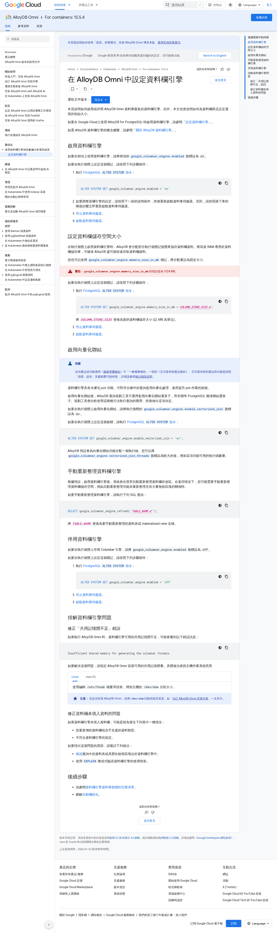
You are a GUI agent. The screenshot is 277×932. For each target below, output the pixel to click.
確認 (79, 754)
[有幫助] (222, 69)
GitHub (172, 874)
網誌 (225, 874)
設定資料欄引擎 (197, 122)
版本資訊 (119, 887)
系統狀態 (119, 893)
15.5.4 (100, 100)
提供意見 (220, 80)
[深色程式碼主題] (220, 183)
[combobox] (183, 5)
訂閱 (233, 923)
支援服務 (119, 880)
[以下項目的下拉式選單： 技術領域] (70, 5)
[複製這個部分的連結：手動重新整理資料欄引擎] (125, 471)
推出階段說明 (143, 376)
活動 (225, 880)
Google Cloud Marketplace (76, 887)
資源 (39, 26)
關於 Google (67, 915)
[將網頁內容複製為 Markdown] (85, 89)
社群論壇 (119, 874)
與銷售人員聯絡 (69, 893)
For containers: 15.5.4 (65, 17)
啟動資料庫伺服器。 (90, 221)
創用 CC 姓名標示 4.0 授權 (125, 837)
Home (71, 69)
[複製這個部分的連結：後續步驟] (91, 777)
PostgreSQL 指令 (107, 172)
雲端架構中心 (176, 893)
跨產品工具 (86, 5)
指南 (8, 26)
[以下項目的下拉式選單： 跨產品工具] (98, 5)
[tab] (75, 676)
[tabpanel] (149, 694)
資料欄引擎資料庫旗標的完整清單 (110, 787)
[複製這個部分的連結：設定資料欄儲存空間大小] (125, 236)
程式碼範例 (175, 887)
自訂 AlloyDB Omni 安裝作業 (190, 698)
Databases (109, 69)
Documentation (89, 69)
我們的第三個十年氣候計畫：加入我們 (163, 915)
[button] (26, 149)
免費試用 (261, 17)
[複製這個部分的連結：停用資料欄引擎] (106, 539)
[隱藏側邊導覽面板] (49, 925)
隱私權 (82, 915)
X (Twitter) (229, 887)
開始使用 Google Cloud (182, 880)
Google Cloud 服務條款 (120, 915)
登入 (269, 5)
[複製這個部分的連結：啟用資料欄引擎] (106, 146)
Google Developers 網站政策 (214, 837)
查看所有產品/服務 (71, 874)
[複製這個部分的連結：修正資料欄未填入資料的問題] (124, 713)
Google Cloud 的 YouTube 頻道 (242, 893)
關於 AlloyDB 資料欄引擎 (154, 130)
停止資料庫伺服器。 (90, 213)
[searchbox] (27, 39)
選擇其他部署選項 (169, 42)
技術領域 (59, 5)
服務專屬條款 (111, 371)
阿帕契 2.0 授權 (170, 837)
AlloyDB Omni (25, 17)
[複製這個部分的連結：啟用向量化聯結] (106, 350)
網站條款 (96, 915)
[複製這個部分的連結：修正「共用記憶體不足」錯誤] (124, 628)
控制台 (217, 5)
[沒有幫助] (228, 69)
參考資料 (23, 26)
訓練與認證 (175, 900)
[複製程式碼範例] (226, 183)
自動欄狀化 (90, 794)
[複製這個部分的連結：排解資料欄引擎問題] (116, 618)
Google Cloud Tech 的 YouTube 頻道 (245, 900)
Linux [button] (75, 677)
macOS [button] (91, 677)
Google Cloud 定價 (71, 880)
